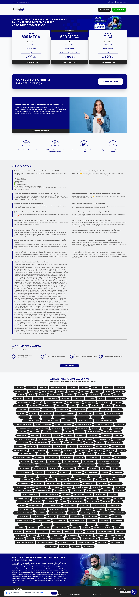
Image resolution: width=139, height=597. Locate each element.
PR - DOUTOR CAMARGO (53, 483)
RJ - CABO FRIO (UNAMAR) (30, 494)
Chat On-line (105, 9)
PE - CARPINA (93, 468)
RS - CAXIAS (104, 516)
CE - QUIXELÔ (117, 409)
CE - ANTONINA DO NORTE (57, 387)
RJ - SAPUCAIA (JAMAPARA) (88, 513)
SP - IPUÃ (79, 531)
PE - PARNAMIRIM (117, 472)
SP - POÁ (29, 538)
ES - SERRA (105, 428)
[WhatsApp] (115, 589)
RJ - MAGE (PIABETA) (35, 505)
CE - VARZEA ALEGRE (82, 417)
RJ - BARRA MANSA (92, 490)
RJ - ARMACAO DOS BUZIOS (43, 490)
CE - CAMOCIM (34, 391)
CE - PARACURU (120, 406)
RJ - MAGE (22, 505)
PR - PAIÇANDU (43, 487)
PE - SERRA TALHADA (80, 476)
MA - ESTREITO (68, 435)
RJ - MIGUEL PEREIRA (70, 505)
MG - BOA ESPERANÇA (86, 446)
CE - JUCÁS (39, 402)
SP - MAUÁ (43, 535)
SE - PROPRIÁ (47, 524)
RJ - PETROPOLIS (40, 509)
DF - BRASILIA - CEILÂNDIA (112, 417)
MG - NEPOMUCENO (52, 457)
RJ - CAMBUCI (66, 494)
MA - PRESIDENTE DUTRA (103, 439)
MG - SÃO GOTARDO (89, 461)
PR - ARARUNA (113, 479)
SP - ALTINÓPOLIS (114, 524)
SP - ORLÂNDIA (100, 535)
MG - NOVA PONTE (66, 457)
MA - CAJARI (34, 435)
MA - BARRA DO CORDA (94, 431)
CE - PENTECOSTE (48, 409)
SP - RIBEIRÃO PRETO (72, 538)
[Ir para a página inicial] (19, 9)
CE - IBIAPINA (17, 398)
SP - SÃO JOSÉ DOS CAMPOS (86, 542)
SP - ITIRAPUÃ (120, 531)
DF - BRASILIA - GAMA (68, 420)
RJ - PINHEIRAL (74, 509)
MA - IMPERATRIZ (93, 435)
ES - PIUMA (95, 428)
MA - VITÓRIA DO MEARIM (114, 442)
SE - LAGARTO (104, 520)
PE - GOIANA (116, 468)
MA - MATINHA (106, 435)
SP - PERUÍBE (19, 538)
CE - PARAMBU (35, 409)
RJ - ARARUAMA (120, 487)
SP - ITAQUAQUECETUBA (105, 531)
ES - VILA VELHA (117, 428)
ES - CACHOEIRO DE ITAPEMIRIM (26, 428)
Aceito (54, 593)
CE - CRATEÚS (120, 391)
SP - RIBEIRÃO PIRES (56, 538)
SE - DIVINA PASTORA (59, 520)
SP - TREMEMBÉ (88, 546)
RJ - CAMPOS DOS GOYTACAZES (82, 494)
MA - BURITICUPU (22, 435)
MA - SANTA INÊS (118, 439)
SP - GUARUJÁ (29, 531)
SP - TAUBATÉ (76, 546)
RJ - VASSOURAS (76, 516)
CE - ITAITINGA (65, 398)
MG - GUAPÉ (42, 454)
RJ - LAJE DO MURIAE (93, 502)
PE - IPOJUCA (38, 472)
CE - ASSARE (108, 387)
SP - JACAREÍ (32, 535)
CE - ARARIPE (84, 387)
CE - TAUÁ (35, 417)
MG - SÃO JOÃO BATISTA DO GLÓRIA (108, 461)
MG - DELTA (122, 450)
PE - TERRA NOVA (107, 476)
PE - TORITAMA (26, 479)
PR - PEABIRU (55, 487)
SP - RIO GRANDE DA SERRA (90, 538)
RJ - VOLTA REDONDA (91, 516)
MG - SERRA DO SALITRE (88, 465)
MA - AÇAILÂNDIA (34, 431)
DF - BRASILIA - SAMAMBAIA (43, 424)
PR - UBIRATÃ (96, 487)
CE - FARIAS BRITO (55, 395)
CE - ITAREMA (90, 398)
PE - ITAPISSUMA (51, 472)
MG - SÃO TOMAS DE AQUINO (69, 465)
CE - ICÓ (28, 398)
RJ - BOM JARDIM (106, 490)
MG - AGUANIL (31, 446)
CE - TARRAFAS (24, 417)
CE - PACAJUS (83, 406)
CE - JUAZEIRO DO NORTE (25, 402)
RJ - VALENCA (63, 516)
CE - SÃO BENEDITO (46, 413)
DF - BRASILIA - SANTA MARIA (63, 424)
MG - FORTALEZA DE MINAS (27, 454)
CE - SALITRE (32, 413)
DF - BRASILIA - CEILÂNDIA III (50, 420)
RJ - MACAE (106, 502)
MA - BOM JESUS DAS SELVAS (112, 431)
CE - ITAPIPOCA (78, 398)
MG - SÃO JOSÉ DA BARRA (28, 465)
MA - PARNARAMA (59, 439)
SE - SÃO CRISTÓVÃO (78, 524)
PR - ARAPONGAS (100, 479)
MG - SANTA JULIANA (54, 461)
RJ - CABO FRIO (120, 490)
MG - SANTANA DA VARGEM (72, 461)
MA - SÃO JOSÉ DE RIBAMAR (39, 442)
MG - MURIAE (38, 457)
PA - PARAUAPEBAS (68, 468)
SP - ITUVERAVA (20, 535)
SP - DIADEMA (86, 527)
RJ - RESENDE (99, 509)
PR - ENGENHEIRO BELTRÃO (71, 483)
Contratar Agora (31, 62)
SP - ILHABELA (68, 531)
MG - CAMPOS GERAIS (20, 450)
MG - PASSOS (79, 457)
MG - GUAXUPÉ (68, 454)
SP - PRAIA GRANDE (42, 538)
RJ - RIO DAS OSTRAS (113, 509)
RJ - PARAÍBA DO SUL (114, 505)
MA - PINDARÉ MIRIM (86, 439)
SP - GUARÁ (18, 531)
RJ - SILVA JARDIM (119, 513)
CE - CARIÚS (61, 391)
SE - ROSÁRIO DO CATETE (62, 524)
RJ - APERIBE (107, 487)
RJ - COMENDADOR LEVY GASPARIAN (73, 498)
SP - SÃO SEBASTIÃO (116, 542)
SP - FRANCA (118, 527)
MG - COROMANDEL (96, 450)
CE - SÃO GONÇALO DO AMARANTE (65, 413)
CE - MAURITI (117, 402)
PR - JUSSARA (103, 483)
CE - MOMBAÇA (34, 406)
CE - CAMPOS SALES (47, 391)
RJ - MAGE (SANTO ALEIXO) (52, 505)
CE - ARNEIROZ (96, 387)
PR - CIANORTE (38, 483)
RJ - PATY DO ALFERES (26, 509)
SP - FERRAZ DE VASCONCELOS (102, 527)
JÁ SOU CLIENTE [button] (69, 365)
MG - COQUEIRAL (82, 450)
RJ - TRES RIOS (51, 516)
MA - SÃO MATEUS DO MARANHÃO (73, 442)
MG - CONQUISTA (68, 450)
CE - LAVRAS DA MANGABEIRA (55, 402)
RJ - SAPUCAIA (72, 513)
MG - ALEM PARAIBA (44, 446)
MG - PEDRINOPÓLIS (93, 457)
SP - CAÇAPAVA (45, 527)
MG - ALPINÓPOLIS (60, 446)
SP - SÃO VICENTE (51, 546)
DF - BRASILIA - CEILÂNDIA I (31, 420)
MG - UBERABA (114, 465)
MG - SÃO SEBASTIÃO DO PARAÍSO (48, 465)
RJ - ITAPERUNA (50, 502)
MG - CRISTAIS (110, 450)
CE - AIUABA (43, 387)
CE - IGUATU (38, 398)
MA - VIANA (100, 442)
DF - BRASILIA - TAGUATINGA (83, 424)
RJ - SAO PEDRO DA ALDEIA (57, 513)
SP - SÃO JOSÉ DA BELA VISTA (66, 542)
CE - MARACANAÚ (90, 402)
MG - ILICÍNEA (89, 454)
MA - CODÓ (57, 435)
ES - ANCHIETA (120, 424)
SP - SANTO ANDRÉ (106, 538)
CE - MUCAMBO (61, 406)
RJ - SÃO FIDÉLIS (40, 513)
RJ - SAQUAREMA (105, 513)
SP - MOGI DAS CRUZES (57, 535)
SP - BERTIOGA (33, 527)
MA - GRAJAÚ (80, 435)
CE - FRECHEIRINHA (94, 395)
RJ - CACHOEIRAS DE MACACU (50, 494)
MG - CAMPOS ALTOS (117, 446)
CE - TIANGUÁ (46, 417)
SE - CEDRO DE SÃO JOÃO (43, 520)
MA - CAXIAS (46, 435)
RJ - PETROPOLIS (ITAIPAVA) (57, 509)
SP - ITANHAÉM (90, 531)
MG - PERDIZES (107, 457)
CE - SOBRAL (99, 413)
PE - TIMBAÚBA (120, 476)
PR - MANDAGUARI (116, 483)
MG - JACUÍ (116, 454)
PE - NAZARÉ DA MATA (91, 472)
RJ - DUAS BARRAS (105, 498)
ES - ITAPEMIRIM (69, 428)
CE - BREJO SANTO (20, 391)
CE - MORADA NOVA (47, 406)
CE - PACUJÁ (108, 406)
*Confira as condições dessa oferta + (31, 53)
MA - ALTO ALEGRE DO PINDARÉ (52, 431)
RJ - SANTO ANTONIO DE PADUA (23, 513)
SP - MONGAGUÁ (72, 535)
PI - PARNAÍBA (62, 479)
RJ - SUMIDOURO (23, 516)
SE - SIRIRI (91, 524)
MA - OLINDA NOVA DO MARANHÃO (25, 439)
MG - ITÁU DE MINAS (103, 454)
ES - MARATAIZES (83, 428)
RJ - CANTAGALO (100, 494)
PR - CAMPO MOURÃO (24, 483)
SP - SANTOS (119, 538)
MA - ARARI (68, 431)
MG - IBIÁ (79, 454)
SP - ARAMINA (20, 527)
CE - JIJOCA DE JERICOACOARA (116, 398)
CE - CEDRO (109, 391)
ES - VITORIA (22, 431)
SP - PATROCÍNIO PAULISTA (115, 535)
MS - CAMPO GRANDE (39, 468)
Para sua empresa (24, 2)
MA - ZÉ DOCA (19, 446)
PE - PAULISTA (31, 476)
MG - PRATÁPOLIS (120, 457)
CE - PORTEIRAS (93, 409)
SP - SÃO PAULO (102, 542)
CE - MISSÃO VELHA (20, 406)
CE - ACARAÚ (19, 387)
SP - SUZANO (64, 546)
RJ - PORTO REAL (87, 509)
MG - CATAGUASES (55, 450)
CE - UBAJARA (69, 417)
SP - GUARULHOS (42, 531)
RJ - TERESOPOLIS (38, 516)
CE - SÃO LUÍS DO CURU (85, 413)
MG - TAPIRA (102, 465)
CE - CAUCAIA (97, 391)
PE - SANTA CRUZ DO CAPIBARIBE (61, 476)
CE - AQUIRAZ (72, 387)
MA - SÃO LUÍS (55, 442)
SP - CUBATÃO (74, 527)
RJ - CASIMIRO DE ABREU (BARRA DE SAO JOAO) (46, 498)
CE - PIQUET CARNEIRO (78, 409)
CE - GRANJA (117, 395)
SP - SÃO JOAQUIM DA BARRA (46, 542)
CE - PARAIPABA (22, 409)
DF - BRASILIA (96, 417)
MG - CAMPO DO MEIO (102, 446)
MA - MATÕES (118, 435)
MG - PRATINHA (25, 461)
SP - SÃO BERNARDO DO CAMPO (25, 542)
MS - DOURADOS (54, 468)
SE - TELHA (102, 524)
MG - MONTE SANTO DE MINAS (22, 457)
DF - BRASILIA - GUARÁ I (85, 420)
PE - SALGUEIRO (44, 476)
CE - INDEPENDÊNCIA (51, 398)
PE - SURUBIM (94, 476)
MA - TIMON (89, 442)
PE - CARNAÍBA (82, 468)
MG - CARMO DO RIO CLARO (37, 450)
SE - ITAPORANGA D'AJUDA (77, 520)
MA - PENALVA (72, 439)
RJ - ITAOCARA (37, 502)
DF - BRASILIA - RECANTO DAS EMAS (105, 420)
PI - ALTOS (51, 479)
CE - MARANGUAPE (104, 402)
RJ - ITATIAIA (62, 502)
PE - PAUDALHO (19, 476)
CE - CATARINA (85, 391)
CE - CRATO (21, 395)
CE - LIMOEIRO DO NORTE (74, 402)
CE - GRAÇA (107, 395)
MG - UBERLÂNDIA (24, 468)
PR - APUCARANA (86, 479)
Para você (15, 2)
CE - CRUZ (31, 395)
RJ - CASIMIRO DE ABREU (22, 498)
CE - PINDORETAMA (62, 409)
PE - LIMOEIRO (64, 472)
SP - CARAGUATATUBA (60, 527)
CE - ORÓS (72, 406)
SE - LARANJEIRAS (118, 520)
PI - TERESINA (74, 479)
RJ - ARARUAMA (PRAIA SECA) (23, 490)
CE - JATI (100, 398)
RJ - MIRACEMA (84, 505)
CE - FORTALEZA (68, 395)
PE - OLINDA (105, 472)
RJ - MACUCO (117, 502)
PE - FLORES (105, 468)
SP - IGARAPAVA (56, 531)
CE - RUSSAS (21, 413)
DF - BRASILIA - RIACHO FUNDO (23, 424)
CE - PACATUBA (96, 406)
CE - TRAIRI (58, 417)
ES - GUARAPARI (56, 428)
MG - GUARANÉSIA (55, 454)
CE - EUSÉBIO (42, 395)
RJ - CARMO (113, 494)
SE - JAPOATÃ (92, 520)
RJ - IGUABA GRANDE (23, 502)
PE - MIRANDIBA (76, 472)
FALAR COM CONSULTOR (40, 131)
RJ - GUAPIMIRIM (118, 498)
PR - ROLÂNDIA (67, 487)
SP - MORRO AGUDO (86, 535)
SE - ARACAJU (116, 516)
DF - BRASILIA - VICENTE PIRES (103, 424)
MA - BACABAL (79, 431)
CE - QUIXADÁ (105, 409)
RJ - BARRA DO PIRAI (77, 490)
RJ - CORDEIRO (91, 498)
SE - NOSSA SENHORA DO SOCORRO (29, 524)
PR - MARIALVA (19, 487)
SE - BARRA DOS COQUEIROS (24, 520)
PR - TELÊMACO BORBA (82, 487)
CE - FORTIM (81, 395)
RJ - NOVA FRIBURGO (98, 505)
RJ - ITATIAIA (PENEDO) (76, 502)
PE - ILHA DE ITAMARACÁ (24, 472)
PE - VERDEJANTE (39, 479)
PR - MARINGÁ (31, 487)
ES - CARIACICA (43, 428)
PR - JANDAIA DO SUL (89, 483)
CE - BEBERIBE (119, 387)
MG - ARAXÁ (72, 446)
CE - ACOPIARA (31, 387)
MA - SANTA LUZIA (23, 442)
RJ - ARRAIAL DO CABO (61, 490)
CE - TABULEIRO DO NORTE (114, 413)
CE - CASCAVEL (73, 391)
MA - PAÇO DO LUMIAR (44, 439)
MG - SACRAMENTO (39, 461)
